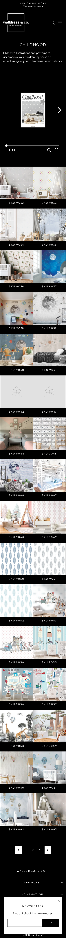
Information (32, 894)
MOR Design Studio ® (33, 935)
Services (32, 882)
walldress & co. (32, 870)
